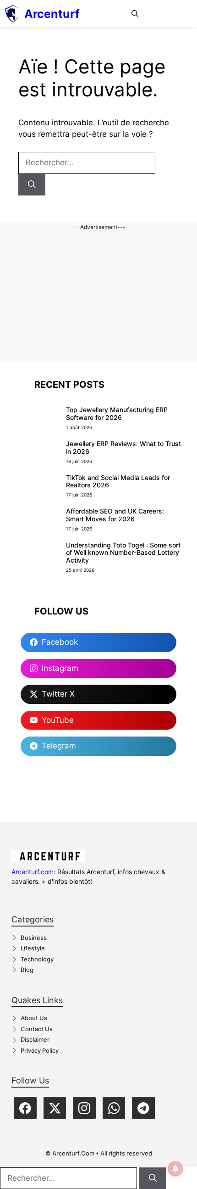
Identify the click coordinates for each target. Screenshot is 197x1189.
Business (34, 937)
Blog (27, 969)
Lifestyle (33, 948)
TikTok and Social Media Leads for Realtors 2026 (118, 481)
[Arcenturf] (12, 14)
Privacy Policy (40, 1050)
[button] (135, 14)
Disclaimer (35, 1039)
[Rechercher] (31, 185)
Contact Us (37, 1029)
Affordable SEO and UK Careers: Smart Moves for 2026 (115, 515)
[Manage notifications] (175, 1168)
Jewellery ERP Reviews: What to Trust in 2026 (123, 447)
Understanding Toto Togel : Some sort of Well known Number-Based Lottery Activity (123, 552)
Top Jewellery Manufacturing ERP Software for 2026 (117, 413)
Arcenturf (52, 14)
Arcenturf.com (32, 872)
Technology (37, 959)
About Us (34, 1018)
